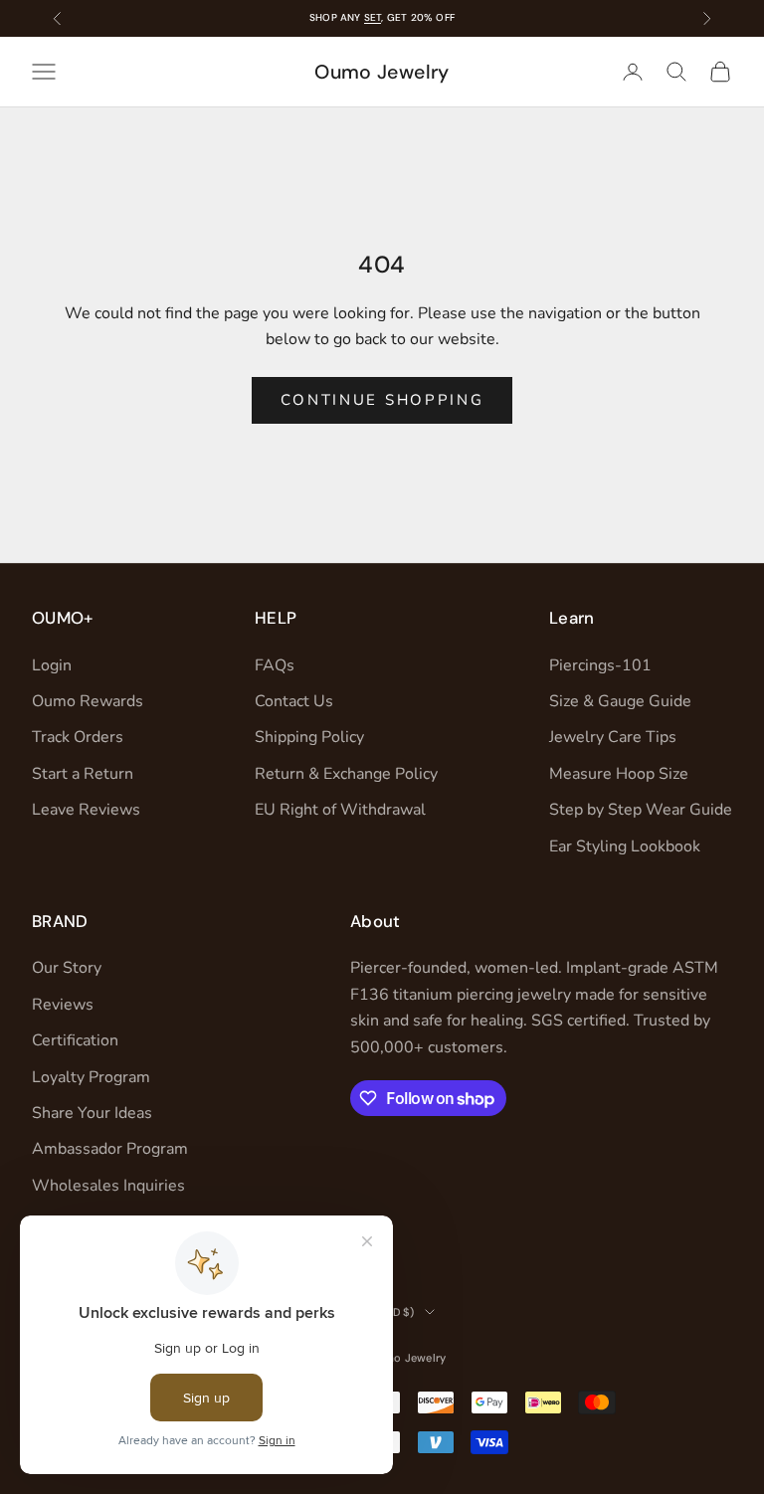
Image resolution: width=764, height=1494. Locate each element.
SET (373, 17)
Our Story (66, 968)
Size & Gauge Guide (620, 701)
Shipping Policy (309, 737)
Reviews (63, 1005)
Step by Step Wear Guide (640, 810)
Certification (75, 1040)
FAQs (274, 665)
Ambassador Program (110, 1149)
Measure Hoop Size (618, 774)
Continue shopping (382, 400)
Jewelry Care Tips (612, 737)
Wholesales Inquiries (108, 1186)
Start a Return (82, 774)
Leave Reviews (86, 810)
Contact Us (294, 701)
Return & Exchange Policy (346, 774)
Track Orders (77, 737)
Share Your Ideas (92, 1113)
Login (52, 665)
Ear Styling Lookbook (624, 846)
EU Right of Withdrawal (340, 810)
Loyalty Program (91, 1077)
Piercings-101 (600, 665)
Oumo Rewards (87, 701)
